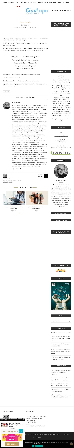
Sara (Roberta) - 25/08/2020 (61, 111)
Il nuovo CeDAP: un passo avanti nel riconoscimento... (14, 207)
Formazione (66, 2)
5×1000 (46, 2)
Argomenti (12, 2)
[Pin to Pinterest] (32, 97)
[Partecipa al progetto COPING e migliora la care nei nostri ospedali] (4, 425)
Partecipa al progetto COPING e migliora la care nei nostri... (16, 425)
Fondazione (5, 2)
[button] (5, 202)
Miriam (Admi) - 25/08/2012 (61, 105)
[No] (71, 444)
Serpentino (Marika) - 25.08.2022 (61, 113)
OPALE (21, 2)
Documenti (40, 2)
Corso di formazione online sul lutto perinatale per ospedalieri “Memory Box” (60, 338)
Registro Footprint (28, 2)
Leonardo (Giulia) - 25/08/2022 (61, 101)
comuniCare (6, 91)
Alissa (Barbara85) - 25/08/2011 (61, 80)
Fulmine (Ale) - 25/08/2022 (61, 97)
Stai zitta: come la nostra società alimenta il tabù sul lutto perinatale (61, 397)
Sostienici (60, 2)
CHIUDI (20, 431)
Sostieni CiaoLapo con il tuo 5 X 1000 (12, 432)
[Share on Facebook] (29, 97)
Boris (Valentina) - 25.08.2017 (61, 92)
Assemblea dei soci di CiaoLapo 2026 (61, 333)
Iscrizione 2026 (53, 2)
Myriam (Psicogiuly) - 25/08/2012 (61, 107)
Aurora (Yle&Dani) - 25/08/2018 (61, 86)
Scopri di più (11, 444)
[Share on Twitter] (30, 97)
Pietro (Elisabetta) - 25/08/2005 (61, 109)
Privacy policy (39, 445)
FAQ (17, 2)
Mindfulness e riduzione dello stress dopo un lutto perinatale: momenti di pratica (60, 351)
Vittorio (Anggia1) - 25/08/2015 (61, 115)
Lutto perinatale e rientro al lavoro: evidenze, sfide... (37, 207)
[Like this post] (27, 97)
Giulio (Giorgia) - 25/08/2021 (61, 99)
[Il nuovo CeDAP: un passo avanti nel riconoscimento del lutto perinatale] (14, 198)
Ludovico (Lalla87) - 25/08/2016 (61, 103)
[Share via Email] (33, 97)
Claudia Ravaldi (23, 27)
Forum (34, 2)
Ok (33, 445)
